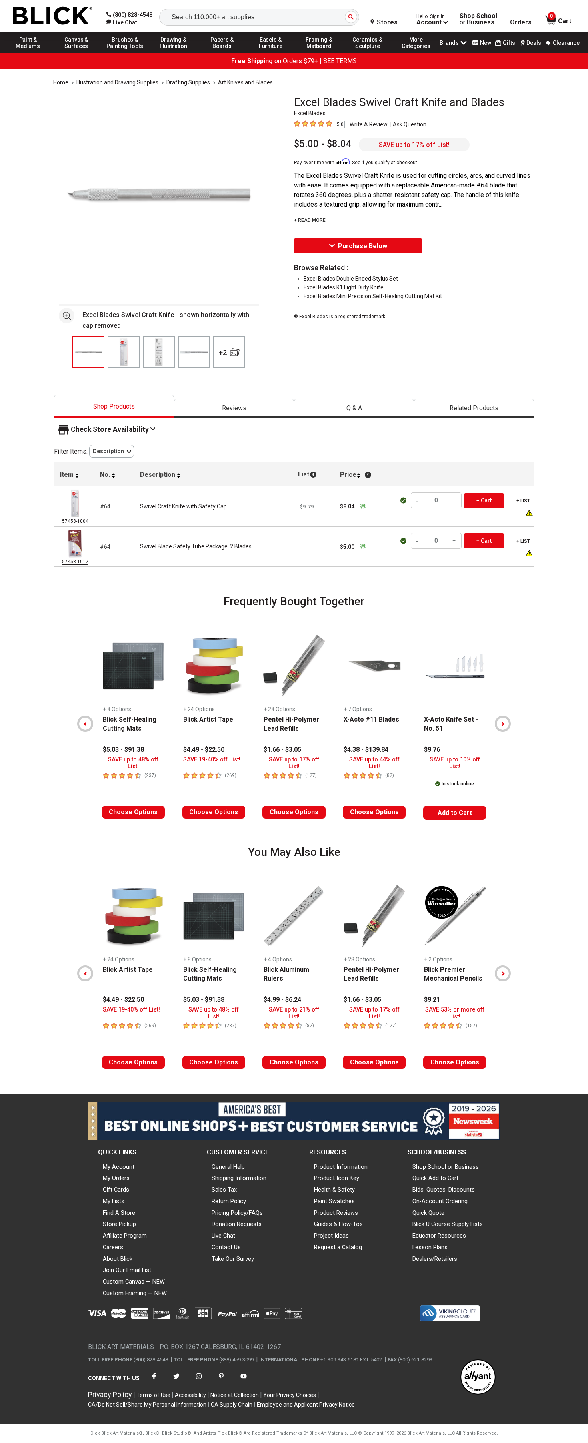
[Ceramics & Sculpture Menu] (367, 53)
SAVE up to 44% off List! (374, 763)
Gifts (509, 43)
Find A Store (119, 1212)
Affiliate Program (125, 1235)
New (485, 43)
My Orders (116, 1178)
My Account (118, 1166)
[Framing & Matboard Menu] (319, 53)
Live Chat (223, 1235)
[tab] (114, 406)
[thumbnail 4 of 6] (194, 352)
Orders (521, 22)
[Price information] (363, 506)
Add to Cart (455, 813)
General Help (228, 1166)
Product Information (341, 1166)
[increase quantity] (454, 501)
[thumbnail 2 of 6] (124, 352)
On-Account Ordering (440, 1201)
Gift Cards (116, 1189)
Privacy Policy (110, 1394)
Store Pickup (119, 1224)
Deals (533, 43)
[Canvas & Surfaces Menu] (76, 53)
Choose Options (133, 812)
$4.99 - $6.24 (282, 999)
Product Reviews (336, 1212)
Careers (113, 1247)
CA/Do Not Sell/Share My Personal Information (147, 1404)
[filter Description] (112, 451)
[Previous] (85, 724)
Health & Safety (334, 1189)
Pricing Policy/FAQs (237, 1212)
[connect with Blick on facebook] (154, 1381)
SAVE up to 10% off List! (455, 763)
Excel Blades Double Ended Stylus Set (351, 278)
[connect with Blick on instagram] (199, 1381)
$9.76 (432, 749)
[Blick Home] (53, 16)
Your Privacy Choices (289, 1395)
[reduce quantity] (418, 501)
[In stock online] (404, 500)
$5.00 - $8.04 (323, 143)
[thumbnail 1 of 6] (88, 352)
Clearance (566, 43)
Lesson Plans (430, 1247)
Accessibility (190, 1395)
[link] (121, 22)
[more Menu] (416, 53)
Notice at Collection (234, 1395)
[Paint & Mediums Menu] (28, 53)
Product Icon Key (336, 1178)
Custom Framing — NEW (135, 1293)
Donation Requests (237, 1224)
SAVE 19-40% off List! (211, 759)
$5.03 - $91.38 (123, 749)
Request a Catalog (338, 1247)
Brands (449, 43)
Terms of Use (153, 1395)
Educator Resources (439, 1235)
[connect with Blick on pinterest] (221, 1381)
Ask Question (409, 124)
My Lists (113, 1201)
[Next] (503, 724)
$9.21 (432, 999)
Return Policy (229, 1201)
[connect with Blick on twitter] (176, 1381)
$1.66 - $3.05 (282, 749)
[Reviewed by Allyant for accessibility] (478, 1377)
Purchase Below (362, 246)
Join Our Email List (127, 1270)
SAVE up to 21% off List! (294, 1013)
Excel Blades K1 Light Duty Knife (344, 287)
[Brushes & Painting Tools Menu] (125, 53)
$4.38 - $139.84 (366, 749)
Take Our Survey (233, 1258)
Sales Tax (224, 1189)
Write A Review (369, 124)
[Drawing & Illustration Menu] (173, 53)
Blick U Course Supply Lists (447, 1224)
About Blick (117, 1258)
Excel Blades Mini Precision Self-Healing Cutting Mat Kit (373, 296)
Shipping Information (239, 1178)
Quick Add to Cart (435, 1178)
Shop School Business (478, 19)
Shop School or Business (445, 1166)
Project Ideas (331, 1235)
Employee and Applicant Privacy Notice (306, 1404)
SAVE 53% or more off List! (454, 1013)
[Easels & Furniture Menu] (271, 53)
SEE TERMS (340, 61)
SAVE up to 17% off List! (414, 145)
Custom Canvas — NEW (134, 1281)
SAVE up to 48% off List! (133, 763)
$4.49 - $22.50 (203, 749)
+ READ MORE (310, 220)
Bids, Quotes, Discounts (443, 1189)
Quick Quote (428, 1212)
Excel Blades (310, 113)
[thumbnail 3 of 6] (159, 352)
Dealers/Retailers (434, 1258)
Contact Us (226, 1247)
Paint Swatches (334, 1201)
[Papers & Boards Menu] (222, 53)
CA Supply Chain (231, 1404)
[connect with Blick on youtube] (244, 1381)
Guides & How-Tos (338, 1224)
